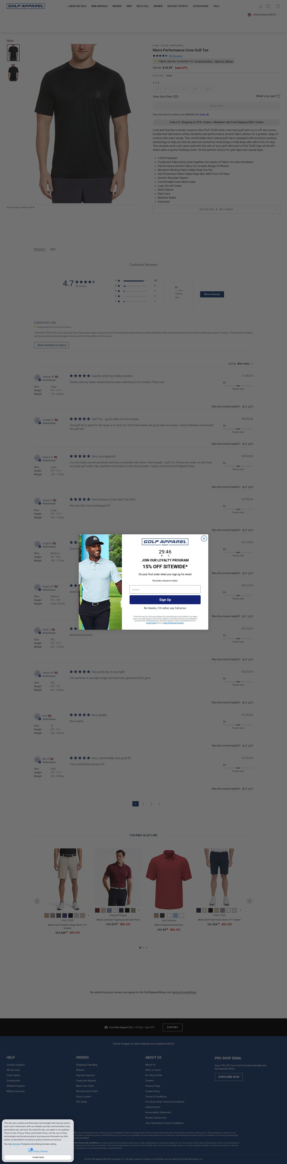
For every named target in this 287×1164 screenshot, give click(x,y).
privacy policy (151, 623)
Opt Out (16, 1144)
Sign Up (165, 600)
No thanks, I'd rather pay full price (165, 608)
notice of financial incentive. (173, 623)
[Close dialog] (204, 538)
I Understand (38, 1157)
